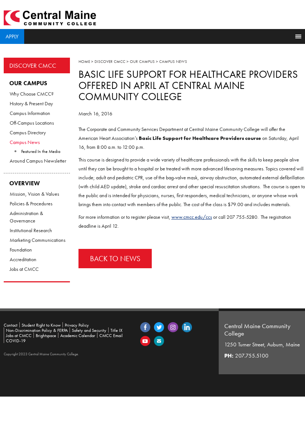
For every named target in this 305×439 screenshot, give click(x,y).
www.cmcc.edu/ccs (191, 217)
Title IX (116, 330)
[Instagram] (173, 327)
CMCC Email (111, 336)
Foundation (21, 249)
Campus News (25, 142)
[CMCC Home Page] (50, 17)
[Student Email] (159, 340)
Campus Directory (28, 132)
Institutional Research (31, 230)
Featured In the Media (40, 151)
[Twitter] (159, 327)
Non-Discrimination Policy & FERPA (37, 330)
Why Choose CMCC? (32, 93)
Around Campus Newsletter (38, 160)
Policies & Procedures (31, 203)
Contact (10, 325)
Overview (24, 183)
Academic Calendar (77, 336)
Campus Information (30, 113)
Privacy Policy (77, 325)
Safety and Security (89, 330)
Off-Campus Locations (32, 122)
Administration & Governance (26, 217)
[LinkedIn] (187, 327)
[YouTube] (145, 340)
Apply (12, 36)
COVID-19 (16, 341)
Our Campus (28, 83)
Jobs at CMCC (24, 269)
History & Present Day (31, 103)
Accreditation (23, 259)
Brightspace (46, 336)
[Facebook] (145, 327)
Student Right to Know (41, 325)
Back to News (115, 258)
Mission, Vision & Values (34, 193)
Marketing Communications (37, 240)
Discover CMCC (32, 65)
